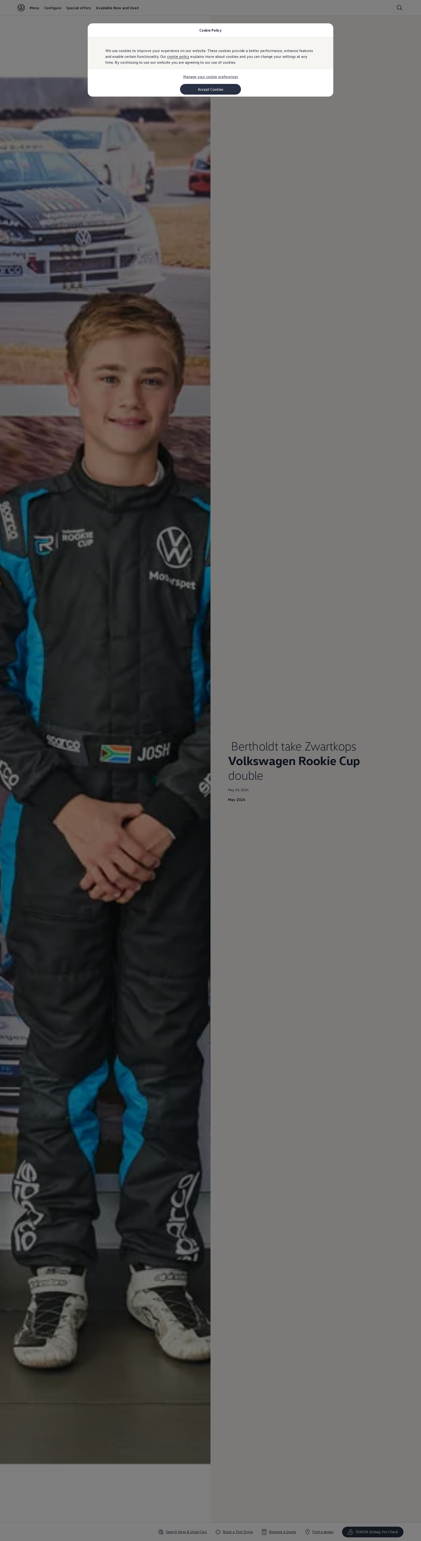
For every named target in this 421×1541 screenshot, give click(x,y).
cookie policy (178, 56)
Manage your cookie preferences (210, 76)
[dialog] (210, 770)
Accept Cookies (210, 89)
